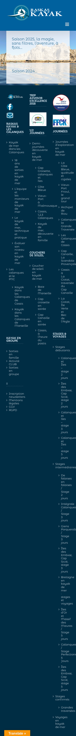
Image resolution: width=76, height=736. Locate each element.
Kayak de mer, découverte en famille (40, 232)
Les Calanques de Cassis (63, 240)
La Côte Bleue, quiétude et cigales (63, 171)
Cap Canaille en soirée (40, 319)
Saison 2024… (24, 71)
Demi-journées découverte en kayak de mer (38, 151)
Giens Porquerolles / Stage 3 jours (63, 534)
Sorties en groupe (14, 371)
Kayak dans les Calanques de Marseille (17, 317)
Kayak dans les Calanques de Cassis (17, 295)
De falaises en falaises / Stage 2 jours (63, 487)
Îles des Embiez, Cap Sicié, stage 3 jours (63, 560)
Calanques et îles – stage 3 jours (63, 422)
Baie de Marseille (40, 290)
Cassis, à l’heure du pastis (40, 337)
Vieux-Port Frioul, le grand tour (63, 193)
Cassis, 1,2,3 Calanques (40, 215)
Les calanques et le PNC (15, 274)
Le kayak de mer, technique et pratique (17, 227)
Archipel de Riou (63, 210)
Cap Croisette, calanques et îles (40, 174)
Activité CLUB (14, 362)
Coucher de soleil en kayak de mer (38, 272)
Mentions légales (15, 402)
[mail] (10, 115)
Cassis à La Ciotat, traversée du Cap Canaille (63, 281)
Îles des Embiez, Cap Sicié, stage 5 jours (63, 678)
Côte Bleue (40, 188)
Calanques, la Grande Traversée (63, 224)
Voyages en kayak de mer (61, 722)
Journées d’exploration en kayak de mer (61, 148)
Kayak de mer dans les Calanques (15, 147)
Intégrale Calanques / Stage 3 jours (63, 512)
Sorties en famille (14, 354)
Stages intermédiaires (61, 465)
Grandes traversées (63, 709)
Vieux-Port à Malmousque (40, 200)
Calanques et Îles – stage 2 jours (63, 367)
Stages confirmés (61, 698)
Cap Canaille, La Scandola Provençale (63, 257)
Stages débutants (61, 348)
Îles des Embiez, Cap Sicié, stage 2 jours (63, 395)
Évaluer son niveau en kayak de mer (17, 253)
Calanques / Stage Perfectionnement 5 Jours (63, 653)
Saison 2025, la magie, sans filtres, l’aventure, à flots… (35, 43)
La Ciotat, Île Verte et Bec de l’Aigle (63, 310)
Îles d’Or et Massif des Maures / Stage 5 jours (63, 624)
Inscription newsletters (15, 395)
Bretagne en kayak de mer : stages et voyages (63, 590)
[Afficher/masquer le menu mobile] (67, 24)
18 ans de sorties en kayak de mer (17, 171)
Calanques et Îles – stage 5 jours (63, 447)
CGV (12, 406)
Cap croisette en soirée (40, 303)
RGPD (13, 410)
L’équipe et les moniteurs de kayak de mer (17, 200)
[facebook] (10, 107)
